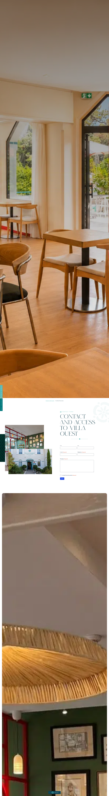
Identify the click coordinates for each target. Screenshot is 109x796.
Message (64, 458)
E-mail (63, 452)
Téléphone (81, 452)
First (61, 445)
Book (57, 792)
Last (78, 445)
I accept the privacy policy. (69, 475)
